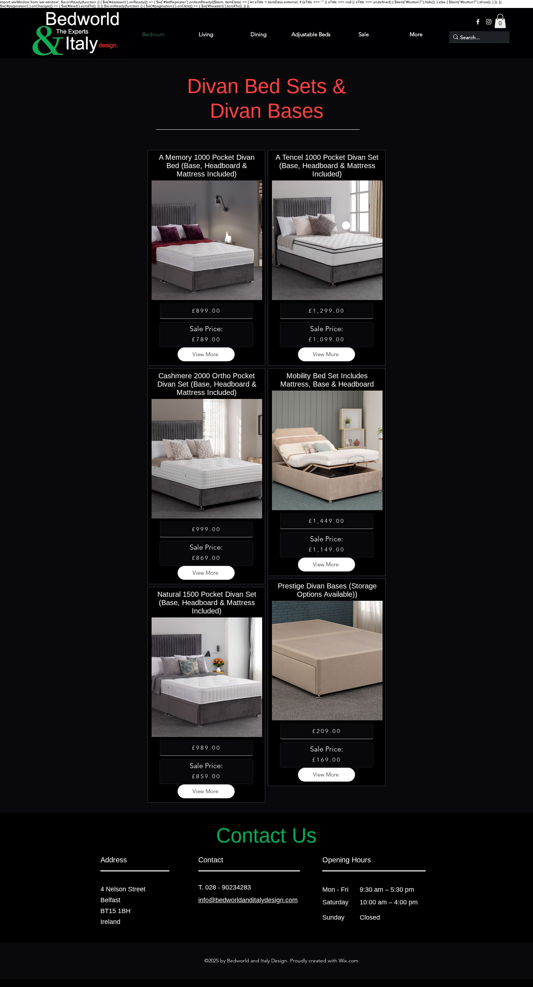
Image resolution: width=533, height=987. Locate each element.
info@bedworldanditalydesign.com (248, 900)
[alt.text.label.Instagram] (488, 21)
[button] (500, 21)
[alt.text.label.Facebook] (478, 21)
